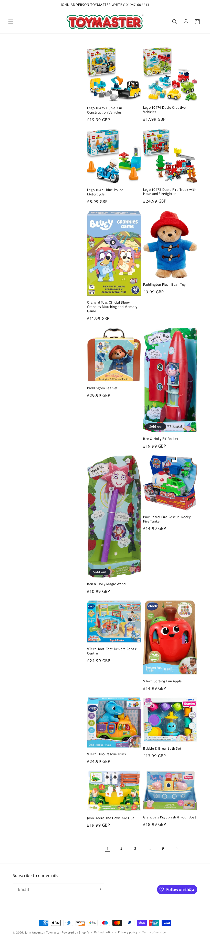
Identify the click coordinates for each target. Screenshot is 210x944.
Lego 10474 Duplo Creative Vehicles (164, 109)
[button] (10, 21)
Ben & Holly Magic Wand (106, 584)
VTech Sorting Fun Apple (162, 681)
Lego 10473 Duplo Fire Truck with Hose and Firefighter (169, 191)
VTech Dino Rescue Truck (107, 754)
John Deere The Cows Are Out (110, 818)
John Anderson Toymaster (43, 932)
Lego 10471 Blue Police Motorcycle (105, 192)
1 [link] (108, 848)
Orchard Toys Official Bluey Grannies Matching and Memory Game (112, 306)
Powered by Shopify (75, 932)
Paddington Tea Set (102, 388)
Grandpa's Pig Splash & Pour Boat (169, 817)
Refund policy (103, 932)
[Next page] (176, 848)
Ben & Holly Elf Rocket (160, 439)
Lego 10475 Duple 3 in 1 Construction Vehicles (106, 110)
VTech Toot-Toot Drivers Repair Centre (112, 651)
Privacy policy (128, 932)
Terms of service (154, 932)
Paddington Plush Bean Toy (164, 284)
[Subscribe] (99, 889)
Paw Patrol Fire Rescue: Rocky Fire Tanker (167, 519)
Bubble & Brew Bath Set (162, 748)
